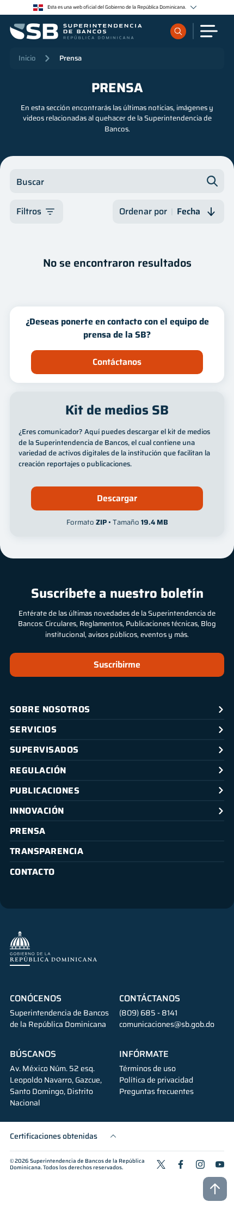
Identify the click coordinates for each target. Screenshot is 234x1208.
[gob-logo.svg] (53, 948)
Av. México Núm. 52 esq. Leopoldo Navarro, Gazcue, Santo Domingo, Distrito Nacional (56, 1086)
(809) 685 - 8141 (148, 1013)
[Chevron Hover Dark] (193, 7)
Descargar (117, 498)
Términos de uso (147, 1068)
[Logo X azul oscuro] (161, 1164)
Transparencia (46, 851)
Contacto (32, 872)
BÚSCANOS (33, 1054)
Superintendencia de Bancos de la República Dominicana (77, 1164)
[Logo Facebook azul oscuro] (180, 1164)
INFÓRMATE (144, 1054)
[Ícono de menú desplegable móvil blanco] (209, 31)
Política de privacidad (156, 1080)
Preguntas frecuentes (156, 1091)
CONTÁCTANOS (149, 998)
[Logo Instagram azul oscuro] (200, 1164)
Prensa (70, 58)
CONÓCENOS (35, 998)
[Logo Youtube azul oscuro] (219, 1164)
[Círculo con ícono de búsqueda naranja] (178, 31)
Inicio (27, 58)
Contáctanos (117, 362)
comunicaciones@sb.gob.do (166, 1024)
